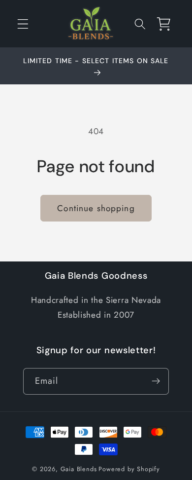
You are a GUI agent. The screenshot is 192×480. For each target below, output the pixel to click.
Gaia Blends (79, 469)
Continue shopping (96, 208)
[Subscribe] (156, 381)
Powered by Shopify (129, 469)
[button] (22, 24)
